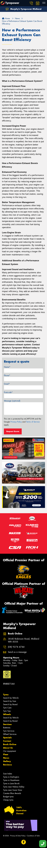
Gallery (7, 761)
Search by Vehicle (11, 698)
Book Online (9, 744)
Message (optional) (12, 400)
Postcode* (8, 392)
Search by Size (9, 701)
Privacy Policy (16, 422)
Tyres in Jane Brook (11, 783)
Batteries (6, 727)
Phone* (7, 375)
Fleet (5, 754)
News (6, 757)
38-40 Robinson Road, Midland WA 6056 (23, 640)
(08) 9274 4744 (16, 646)
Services (7, 724)
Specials (7, 737)
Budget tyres (8, 796)
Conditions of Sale (33, 836)
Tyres (6, 694)
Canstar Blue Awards (12, 793)
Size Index (7, 773)
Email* (7, 384)
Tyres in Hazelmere (11, 780)
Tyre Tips (7, 711)
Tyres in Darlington (11, 777)
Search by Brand (10, 704)
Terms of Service (33, 422)
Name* (7, 367)
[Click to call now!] (31, 3)
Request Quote (12, 431)
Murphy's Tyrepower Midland (25, 9)
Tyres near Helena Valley (13, 786)
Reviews (7, 764)
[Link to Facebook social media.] (23, 842)
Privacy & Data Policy (17, 836)
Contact (7, 741)
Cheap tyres (8, 800)
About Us (8, 747)
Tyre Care (7, 707)
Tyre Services (8, 731)
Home (7, 18)
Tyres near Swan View (12, 790)
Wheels (7, 714)
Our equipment (9, 751)
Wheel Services (9, 734)
